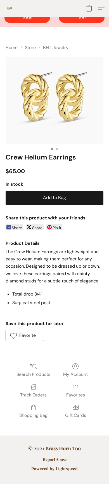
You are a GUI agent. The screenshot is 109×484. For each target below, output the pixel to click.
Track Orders (33, 395)
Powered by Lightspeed (54, 469)
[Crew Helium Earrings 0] (54, 100)
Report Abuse (55, 459)
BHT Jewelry (55, 47)
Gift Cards (75, 415)
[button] (10, 8)
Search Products (33, 374)
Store (30, 47)
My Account (75, 374)
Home (12, 47)
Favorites (75, 395)
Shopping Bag (33, 415)
